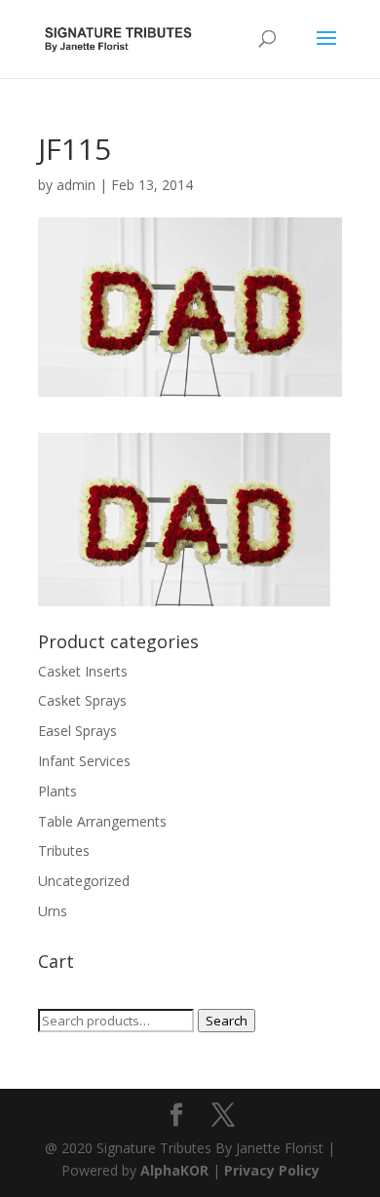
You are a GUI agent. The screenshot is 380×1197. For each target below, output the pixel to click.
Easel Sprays (77, 730)
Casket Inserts (83, 671)
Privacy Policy (272, 1170)
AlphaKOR (174, 1170)
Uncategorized (84, 880)
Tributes (64, 850)
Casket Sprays (82, 700)
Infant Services (84, 761)
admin (76, 184)
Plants (57, 791)
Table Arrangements (102, 821)
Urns (52, 911)
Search (226, 1020)
